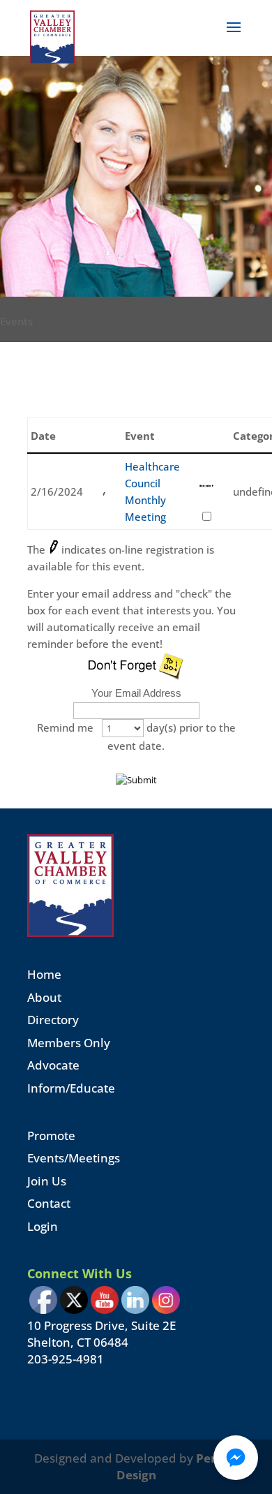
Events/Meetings (73, 1158)
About (44, 997)
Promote (51, 1135)
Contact (48, 1203)
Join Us (46, 1181)
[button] (235, 1457)
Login (42, 1226)
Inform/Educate (71, 1088)
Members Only (68, 1043)
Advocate (53, 1065)
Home (44, 974)
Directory (53, 1020)
